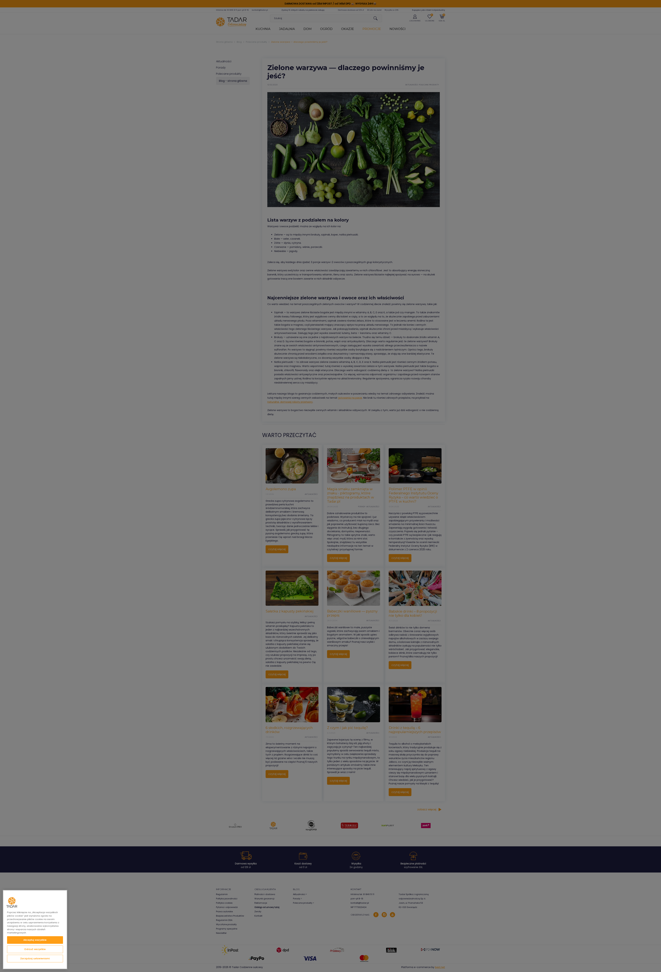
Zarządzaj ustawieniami (35, 958)
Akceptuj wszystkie (35, 940)
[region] (35, 929)
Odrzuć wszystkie (35, 949)
